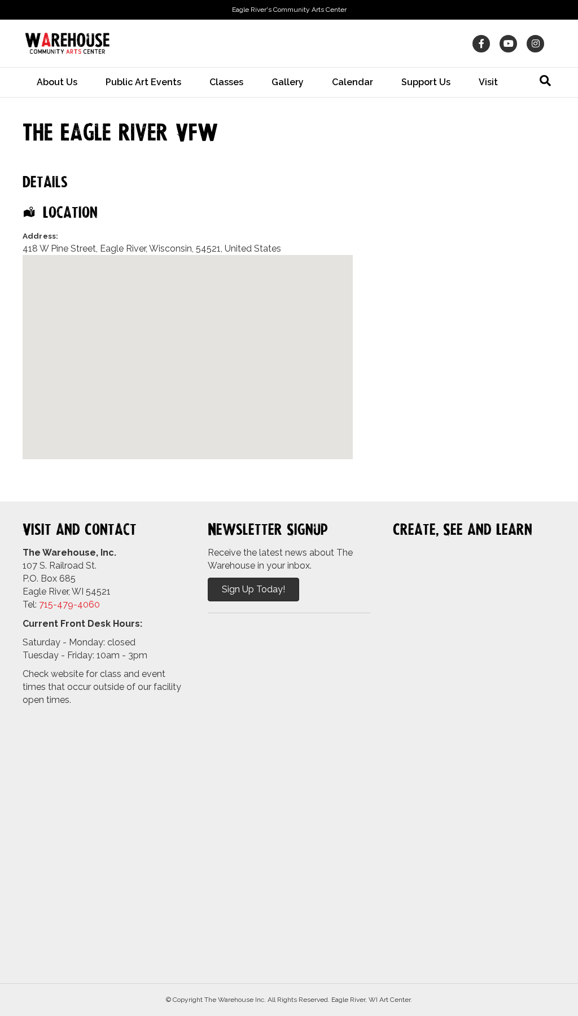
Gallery (288, 82)
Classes (226, 82)
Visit (488, 82)
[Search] (545, 81)
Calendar (352, 82)
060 (91, 604)
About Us (57, 82)
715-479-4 (61, 604)
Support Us (425, 82)
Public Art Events (143, 82)
